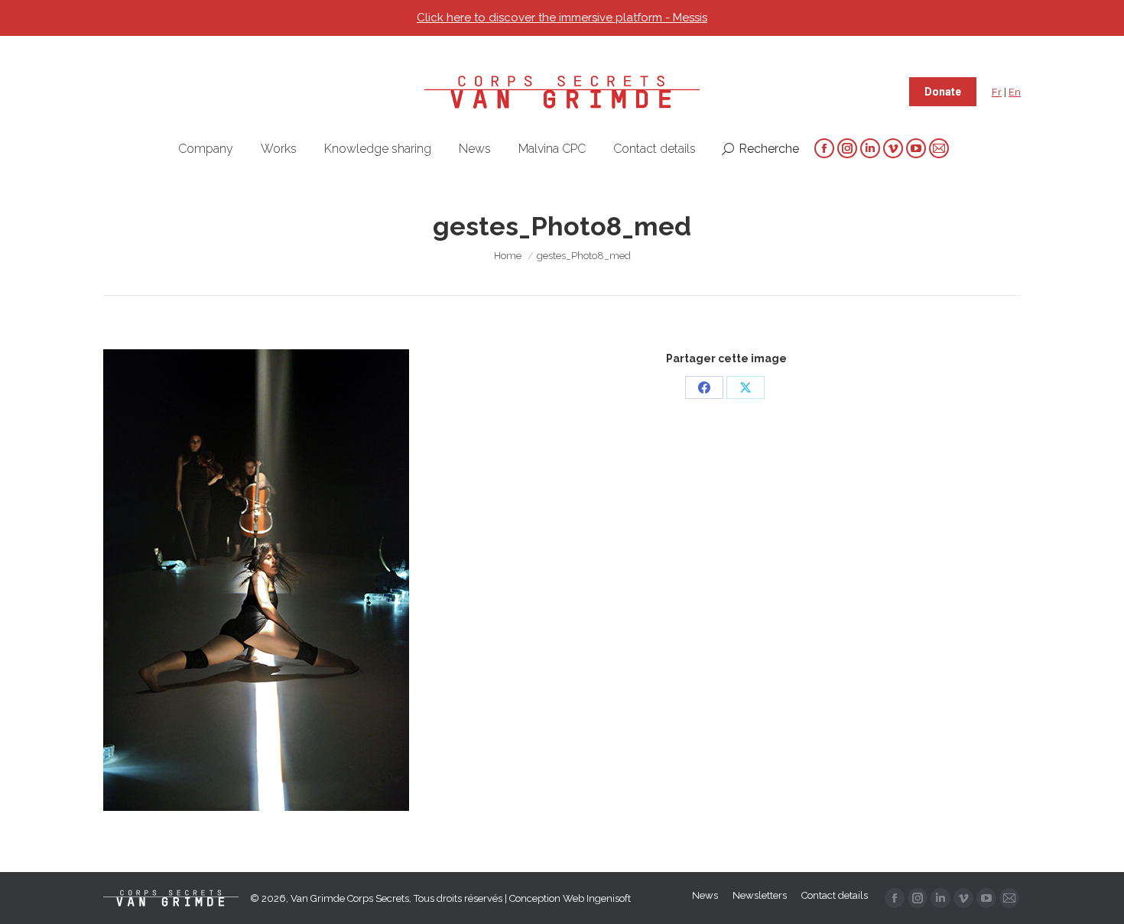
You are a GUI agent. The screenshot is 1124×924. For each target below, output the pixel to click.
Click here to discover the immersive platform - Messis (562, 17)
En (1015, 92)
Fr (997, 92)
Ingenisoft (608, 898)
